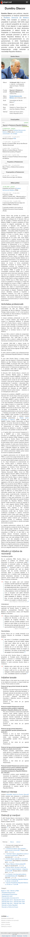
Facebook (14, 935)
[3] (8, 567)
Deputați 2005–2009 (19, 901)
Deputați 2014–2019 (7, 900)
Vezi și (12, 842)
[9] (7, 827)
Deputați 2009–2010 (7, 901)
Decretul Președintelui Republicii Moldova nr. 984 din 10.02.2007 (16, 880)
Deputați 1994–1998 (19, 903)
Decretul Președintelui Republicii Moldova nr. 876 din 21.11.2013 (16, 883)
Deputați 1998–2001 (7, 903)
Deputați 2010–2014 (19, 900)
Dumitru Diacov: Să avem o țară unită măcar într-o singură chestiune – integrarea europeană (16, 869)
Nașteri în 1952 (5, 891)
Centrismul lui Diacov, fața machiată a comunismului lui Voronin (15, 849)
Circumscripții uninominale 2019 (10, 898)
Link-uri (18, 842)
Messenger (19, 935)
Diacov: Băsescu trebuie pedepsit (15, 864)
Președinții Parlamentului (8, 892)
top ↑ (8, 916)
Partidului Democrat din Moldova (16, 18)
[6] (24, 652)
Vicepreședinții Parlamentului (9, 894)
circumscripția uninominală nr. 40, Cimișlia (13, 132)
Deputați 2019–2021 (7, 896)
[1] (14, 101)
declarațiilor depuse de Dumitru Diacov (16, 794)
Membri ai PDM (14, 891)
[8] (8, 819)
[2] (27, 562)
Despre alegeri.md (6, 935)
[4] (28, 601)
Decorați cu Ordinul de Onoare (10, 907)
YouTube (25, 935)
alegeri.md (7, 2)
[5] (28, 628)
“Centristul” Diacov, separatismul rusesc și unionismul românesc (16, 854)
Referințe (5, 842)
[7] (27, 673)
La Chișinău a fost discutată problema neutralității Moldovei (15, 875)
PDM (14, 138)
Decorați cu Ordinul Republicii (10, 905)
